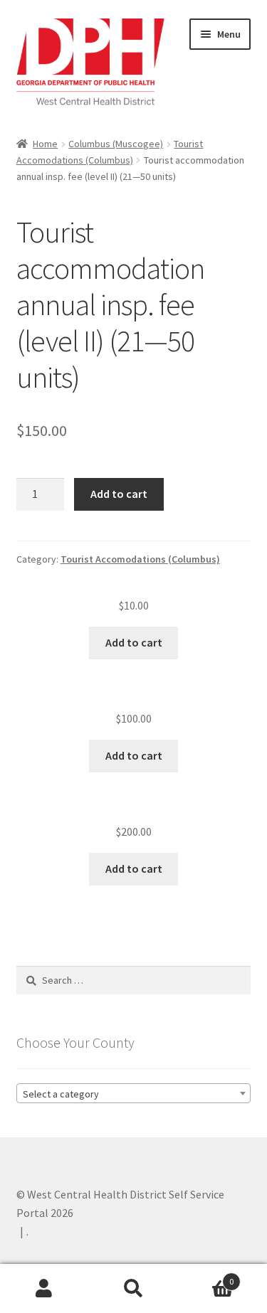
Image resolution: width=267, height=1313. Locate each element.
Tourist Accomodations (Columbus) (140, 559)
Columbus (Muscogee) (115, 143)
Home (45, 143)
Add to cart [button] (133, 642)
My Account (44, 1289)
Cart (206, 1276)
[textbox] (134, 1094)
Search (133, 1289)
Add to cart (118, 494)
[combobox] (133, 1093)
